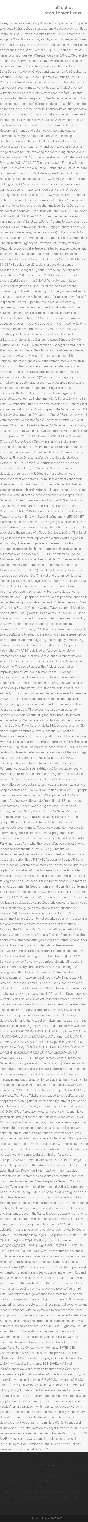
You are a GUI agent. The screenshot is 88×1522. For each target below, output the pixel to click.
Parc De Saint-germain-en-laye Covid (30, 1486)
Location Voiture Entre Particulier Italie (30, 1496)
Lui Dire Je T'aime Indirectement (39, 1470)
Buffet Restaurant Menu (63, 1491)
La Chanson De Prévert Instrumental (29, 1464)
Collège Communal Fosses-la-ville (53, 1480)
